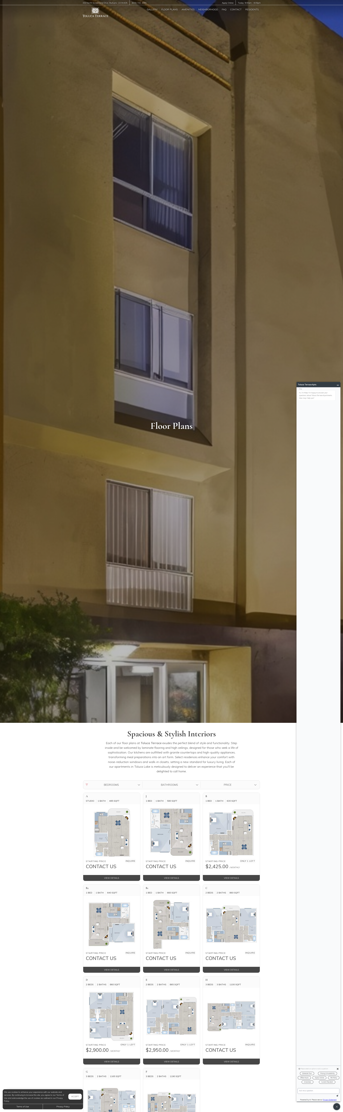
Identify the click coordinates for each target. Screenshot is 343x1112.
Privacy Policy (63, 1106)
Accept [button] (75, 1096)
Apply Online (228, 3)
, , (105, 3)
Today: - (249, 3)
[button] (113, 785)
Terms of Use (22, 1106)
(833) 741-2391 (139, 3)
